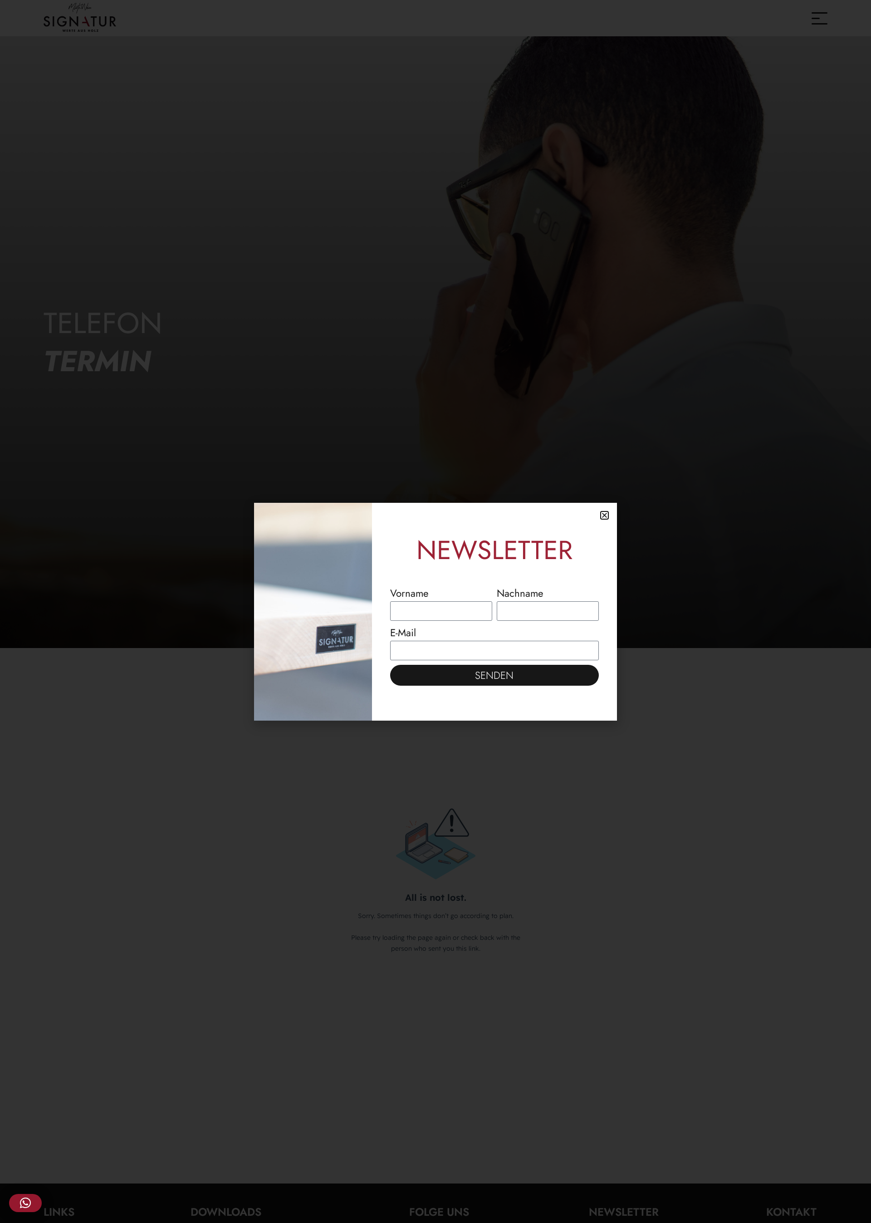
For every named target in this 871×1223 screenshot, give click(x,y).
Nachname (520, 593)
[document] (435, 611)
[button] (25, 1203)
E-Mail (403, 632)
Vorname (409, 593)
